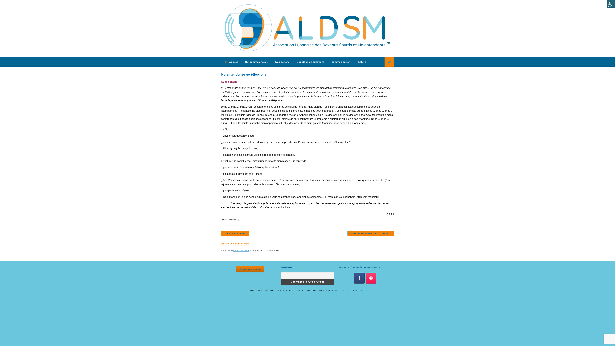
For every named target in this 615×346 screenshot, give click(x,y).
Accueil (233, 61)
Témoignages (234, 220)
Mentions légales (342, 290)
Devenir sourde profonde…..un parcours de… (370, 233)
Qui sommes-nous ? (256, 61)
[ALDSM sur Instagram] (371, 278)
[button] (389, 62)
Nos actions (282, 61)
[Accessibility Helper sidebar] (611, 4)
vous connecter (241, 250)
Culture (361, 61)
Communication (340, 61)
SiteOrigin (365, 290)
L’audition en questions (310, 61)
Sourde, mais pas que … (235, 233)
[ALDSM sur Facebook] (359, 278)
